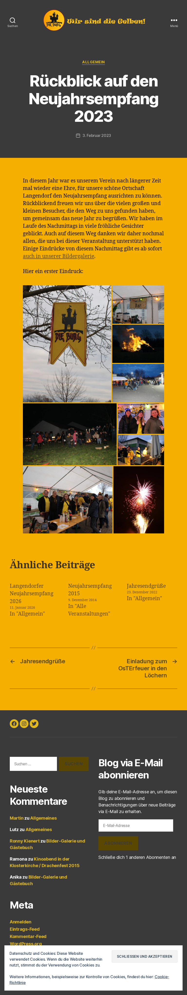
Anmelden (20, 921)
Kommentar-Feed (28, 936)
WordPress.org (26, 943)
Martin (16, 818)
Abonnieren (118, 843)
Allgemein (93, 62)
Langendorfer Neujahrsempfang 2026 (31, 594)
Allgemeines (43, 818)
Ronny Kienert (25, 840)
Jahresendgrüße (146, 586)
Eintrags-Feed (25, 929)
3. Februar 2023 (97, 135)
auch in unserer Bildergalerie (58, 256)
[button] (67, 343)
